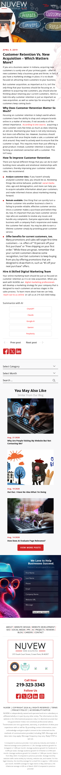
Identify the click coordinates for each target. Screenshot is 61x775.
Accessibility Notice (40, 710)
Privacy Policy (19, 710)
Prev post (15, 342)
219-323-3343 (30, 684)
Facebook (18, 696)
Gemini (30, 327)
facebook (6, 351)
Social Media (18, 630)
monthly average (23, 761)
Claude (30, 315)
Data (54, 753)
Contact (39, 632)
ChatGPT (30, 308)
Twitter (24, 696)
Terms (54, 707)
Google (29, 696)
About (9, 627)
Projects (40, 630)
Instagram (41, 696)
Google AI (31, 321)
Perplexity (30, 333)
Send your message (41, 612)
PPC (28, 630)
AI (33, 630)
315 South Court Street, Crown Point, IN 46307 (30, 654)
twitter (12, 351)
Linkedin (35, 696)
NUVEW (6, 707)
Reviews (50, 630)
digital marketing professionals (39, 282)
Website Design (22, 627)
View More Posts (30, 547)
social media (48, 183)
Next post (31, 342)
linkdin (18, 351)
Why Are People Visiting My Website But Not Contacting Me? (29, 442)
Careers (28, 632)
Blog (20, 632)
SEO (8, 630)
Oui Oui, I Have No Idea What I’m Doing (26, 492)
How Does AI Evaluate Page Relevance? (26, 540)
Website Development (43, 627)
